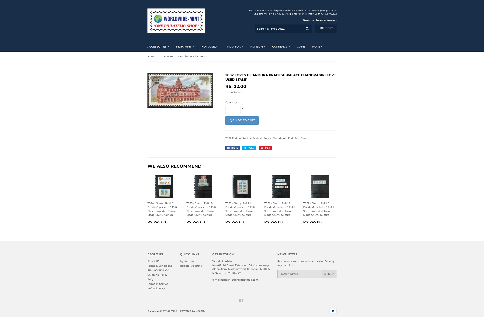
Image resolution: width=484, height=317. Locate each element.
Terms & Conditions (159, 265)
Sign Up (329, 273)
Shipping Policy (157, 274)
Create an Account (326, 20)
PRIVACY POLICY (157, 270)
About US (153, 261)
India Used (209, 46)
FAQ (150, 279)
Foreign (257, 46)
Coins (301, 46)
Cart (329, 28)
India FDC (234, 46)
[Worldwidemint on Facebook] (241, 300)
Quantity (231, 102)
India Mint (184, 46)
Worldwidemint (167, 310)
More (316, 46)
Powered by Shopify (192, 310)
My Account (187, 261)
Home (151, 56)
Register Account (191, 265)
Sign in (306, 20)
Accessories (157, 46)
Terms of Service (157, 283)
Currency (280, 46)
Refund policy (156, 288)
